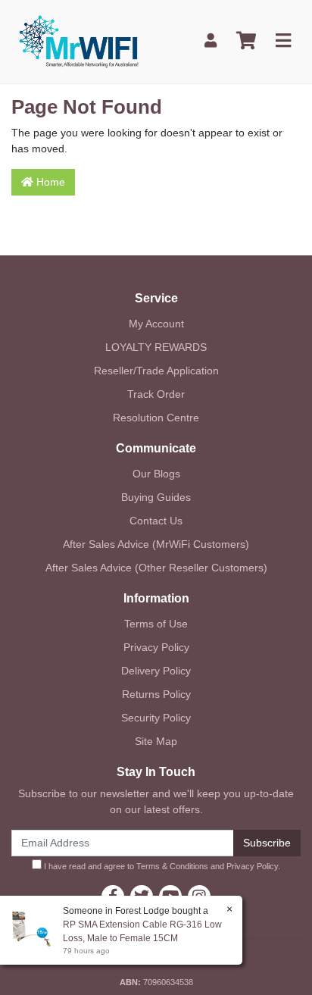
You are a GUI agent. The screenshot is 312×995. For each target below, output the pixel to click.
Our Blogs (156, 474)
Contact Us (156, 521)
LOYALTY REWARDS (156, 347)
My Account (156, 324)
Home (49, 182)
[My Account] (210, 41)
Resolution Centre (156, 417)
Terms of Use (156, 624)
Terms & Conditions (172, 866)
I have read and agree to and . (161, 866)
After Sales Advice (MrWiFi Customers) (156, 544)
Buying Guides (156, 497)
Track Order (156, 394)
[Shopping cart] (246, 41)
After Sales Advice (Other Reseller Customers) (156, 568)
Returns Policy (156, 694)
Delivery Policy (156, 671)
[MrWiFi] (78, 40)
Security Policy (156, 718)
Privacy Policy (156, 647)
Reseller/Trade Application (156, 371)
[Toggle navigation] (283, 41)
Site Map (156, 741)
